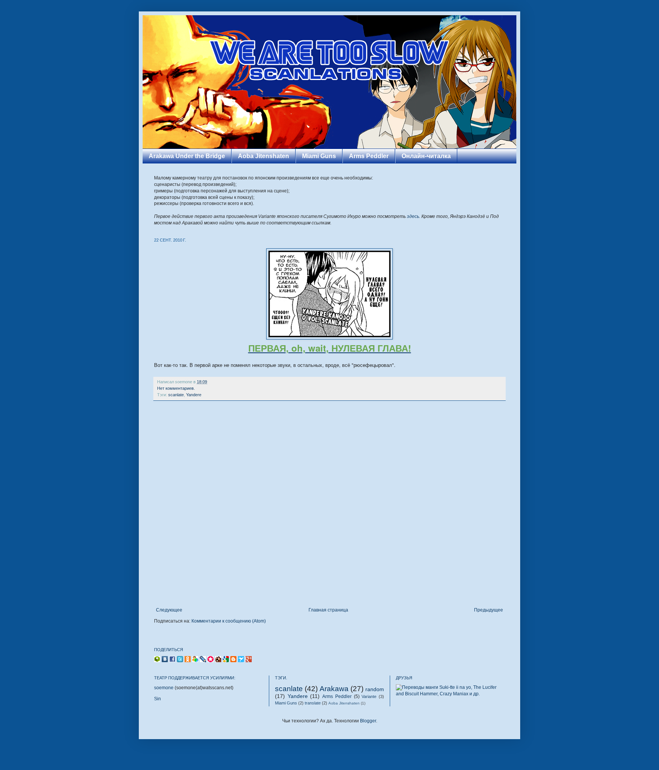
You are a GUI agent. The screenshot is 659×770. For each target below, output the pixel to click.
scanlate (176, 394)
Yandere (193, 394)
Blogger (368, 721)
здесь (413, 216)
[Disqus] (329, 505)
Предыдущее (488, 610)
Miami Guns (319, 156)
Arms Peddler (369, 156)
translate (313, 703)
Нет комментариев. (176, 388)
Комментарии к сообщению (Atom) (228, 621)
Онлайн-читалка (426, 156)
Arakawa (334, 689)
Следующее (169, 610)
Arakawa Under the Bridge (187, 156)
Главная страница (328, 610)
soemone (164, 687)
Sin (157, 698)
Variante (369, 696)
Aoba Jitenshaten (263, 156)
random (374, 689)
